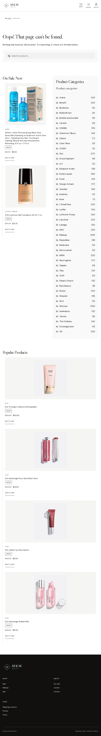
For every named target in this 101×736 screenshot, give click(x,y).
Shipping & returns (10, 707)
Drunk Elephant (66, 158)
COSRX (62, 148)
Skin (4, 692)
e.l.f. (61, 163)
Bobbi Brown (65, 112)
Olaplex (63, 265)
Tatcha (62, 316)
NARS (62, 255)
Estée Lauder (65, 173)
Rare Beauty (65, 285)
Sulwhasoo (64, 311)
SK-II (61, 301)
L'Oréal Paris (65, 204)
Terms (5, 715)
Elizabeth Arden (67, 168)
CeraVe (63, 123)
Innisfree (63, 194)
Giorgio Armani (66, 184)
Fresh (62, 179)
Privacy (5, 711)
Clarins (62, 138)
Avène (62, 97)
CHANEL (63, 128)
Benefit (62, 102)
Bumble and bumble (68, 118)
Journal (56, 688)
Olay (61, 270)
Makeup (63, 235)
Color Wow (64, 143)
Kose (61, 199)
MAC (61, 229)
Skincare (63, 306)
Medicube (64, 245)
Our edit (57, 684)
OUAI (61, 275)
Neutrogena (65, 260)
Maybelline (64, 240)
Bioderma (64, 107)
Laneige (63, 224)
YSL (61, 331)
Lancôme (63, 219)
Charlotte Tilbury (67, 133)
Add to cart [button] (9, 158)
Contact (57, 692)
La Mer (62, 209)
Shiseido (63, 296)
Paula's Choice (66, 280)
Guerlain (63, 189)
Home (9, 18)
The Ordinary (65, 321)
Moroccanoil (65, 250)
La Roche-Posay (67, 214)
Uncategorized (66, 326)
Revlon (62, 290)
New (4, 684)
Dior (61, 153)
